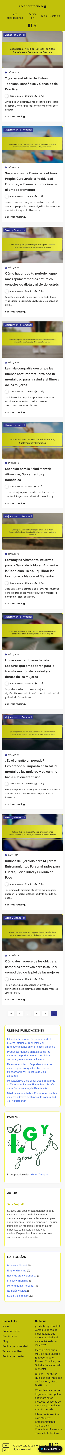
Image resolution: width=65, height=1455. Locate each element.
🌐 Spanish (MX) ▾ (50, 1449)
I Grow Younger (39, 1174)
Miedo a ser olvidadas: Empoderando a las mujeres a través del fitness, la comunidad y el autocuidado (32, 1097)
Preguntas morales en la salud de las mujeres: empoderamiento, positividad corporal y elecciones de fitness (29, 1055)
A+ (6, 1445)
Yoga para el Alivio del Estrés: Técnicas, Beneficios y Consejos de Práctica (31, 83)
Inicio (44, 16)
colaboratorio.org (32, 6)
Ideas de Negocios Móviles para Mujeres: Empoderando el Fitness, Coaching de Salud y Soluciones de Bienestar (48, 1359)
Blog (5, 1341)
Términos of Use (12, 1351)
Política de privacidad (15, 1346)
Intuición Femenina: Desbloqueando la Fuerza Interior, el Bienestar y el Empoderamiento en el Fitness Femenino (31, 1043)
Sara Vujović (16, 95)
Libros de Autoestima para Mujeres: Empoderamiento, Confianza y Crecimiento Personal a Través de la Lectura (48, 1424)
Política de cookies (14, 1356)
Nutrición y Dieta (17, 1290)
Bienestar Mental (15, 34)
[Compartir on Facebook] (30, 25)
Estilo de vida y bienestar (21, 1275)
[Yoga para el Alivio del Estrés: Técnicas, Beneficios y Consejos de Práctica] (32, 49)
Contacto (55, 16)
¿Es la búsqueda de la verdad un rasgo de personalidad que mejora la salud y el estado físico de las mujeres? (48, 1335)
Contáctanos (10, 1336)
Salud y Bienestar (15, 230)
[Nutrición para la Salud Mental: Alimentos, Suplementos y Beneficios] (32, 440)
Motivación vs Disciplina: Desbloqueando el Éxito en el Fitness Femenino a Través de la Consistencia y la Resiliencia (31, 1084)
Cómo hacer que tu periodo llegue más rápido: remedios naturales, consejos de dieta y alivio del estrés (32, 278)
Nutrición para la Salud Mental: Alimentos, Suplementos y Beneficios (28, 474)
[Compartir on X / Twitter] (35, 25)
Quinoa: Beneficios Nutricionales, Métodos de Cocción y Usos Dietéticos (48, 1380)
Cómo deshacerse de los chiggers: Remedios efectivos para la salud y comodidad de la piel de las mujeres (32, 966)
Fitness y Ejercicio (18, 1280)
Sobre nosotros (11, 1331)
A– (5, 1449)
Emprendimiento (16, 1270)
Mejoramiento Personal (18, 129)
